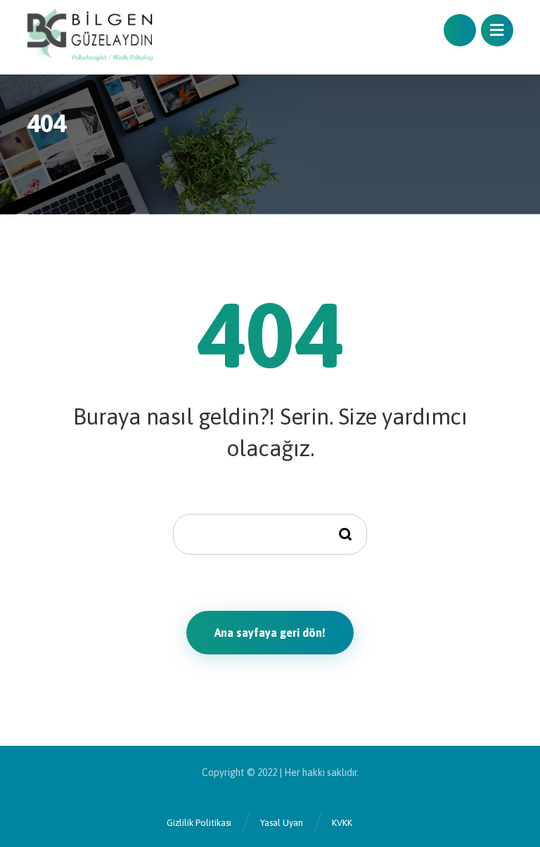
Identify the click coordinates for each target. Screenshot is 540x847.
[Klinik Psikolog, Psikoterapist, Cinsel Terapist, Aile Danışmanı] (90, 37)
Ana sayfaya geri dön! (270, 632)
